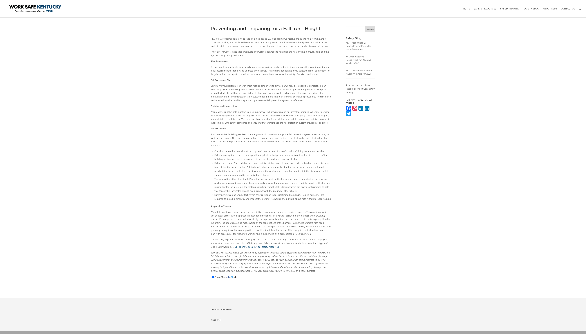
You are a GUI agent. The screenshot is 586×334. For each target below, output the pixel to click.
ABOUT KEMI (550, 9)
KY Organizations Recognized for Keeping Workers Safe (358, 59)
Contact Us (215, 309)
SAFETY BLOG (531, 9)
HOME (466, 9)
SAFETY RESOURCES (485, 9)
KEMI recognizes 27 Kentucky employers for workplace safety (358, 46)
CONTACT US (568, 9)
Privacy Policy (226, 309)
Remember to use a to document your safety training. (360, 89)
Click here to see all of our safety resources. (257, 246)
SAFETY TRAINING (510, 9)
